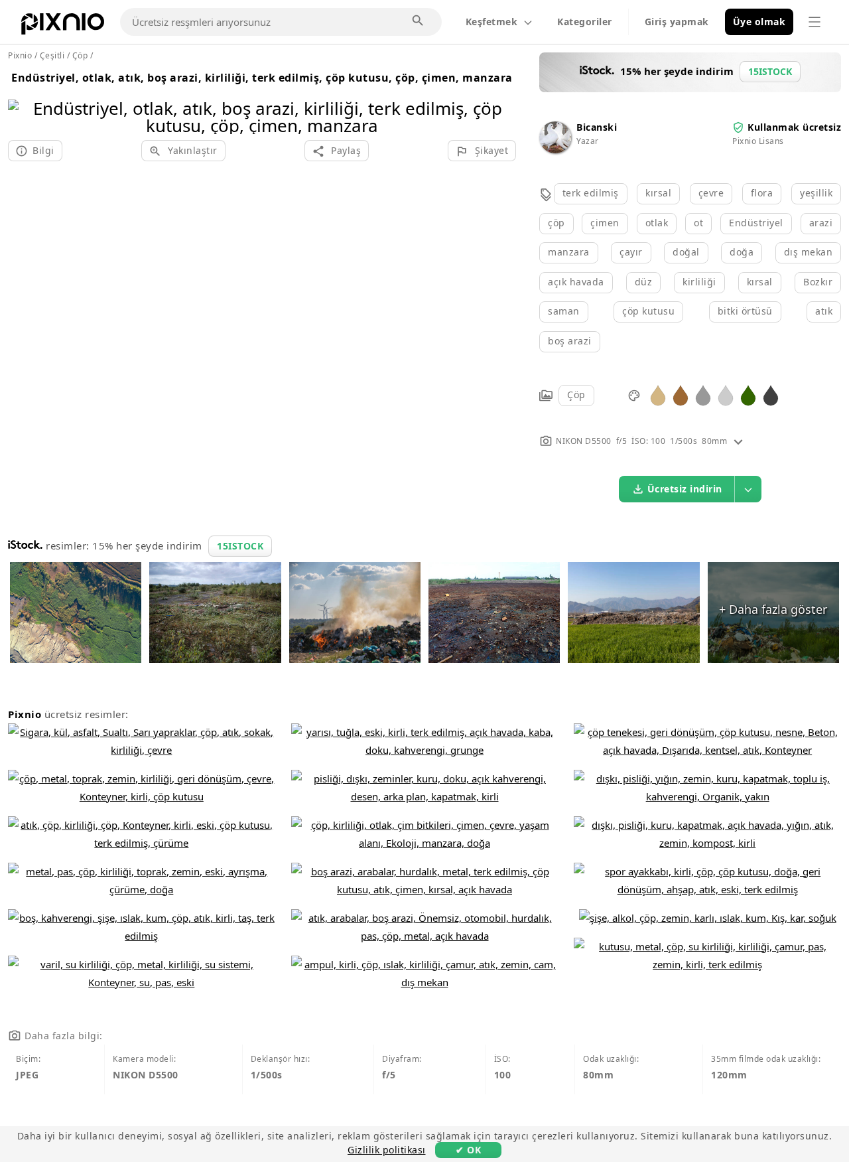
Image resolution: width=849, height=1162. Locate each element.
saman (564, 311)
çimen (605, 222)
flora (762, 192)
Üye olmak (759, 21)
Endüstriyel (756, 222)
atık (823, 311)
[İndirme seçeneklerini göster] (748, 489)
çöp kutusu (648, 311)
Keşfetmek (492, 21)
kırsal (658, 192)
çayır (631, 252)
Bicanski (596, 127)
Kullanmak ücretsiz (794, 127)
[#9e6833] (680, 394)
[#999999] (703, 394)
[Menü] (814, 22)
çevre (711, 192)
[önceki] (23, 99)
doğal (686, 252)
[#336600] (748, 394)
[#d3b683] (658, 394)
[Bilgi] (738, 441)
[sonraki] (501, 99)
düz (644, 281)
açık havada (576, 281)
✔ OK (468, 1149)
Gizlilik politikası (387, 1149)
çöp (556, 222)
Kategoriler (584, 21)
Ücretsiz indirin (684, 488)
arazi (821, 222)
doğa (741, 252)
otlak (657, 222)
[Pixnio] (62, 26)
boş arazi (570, 340)
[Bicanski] (555, 149)
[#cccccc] (725, 394)
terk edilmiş (590, 192)
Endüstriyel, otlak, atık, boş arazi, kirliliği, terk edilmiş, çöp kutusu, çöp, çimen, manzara (262, 77)
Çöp (576, 394)
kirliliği (699, 281)
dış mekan (808, 252)
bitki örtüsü (745, 311)
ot (698, 222)
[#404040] (770, 394)
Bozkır (817, 281)
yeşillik (816, 192)
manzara (569, 252)
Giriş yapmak (677, 21)
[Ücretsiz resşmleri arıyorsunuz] (418, 21)
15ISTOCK (240, 546)
